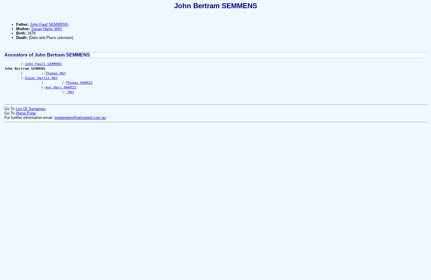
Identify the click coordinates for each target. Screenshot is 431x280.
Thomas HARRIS (79, 83)
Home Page (26, 113)
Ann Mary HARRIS (60, 87)
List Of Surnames (31, 109)
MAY (70, 92)
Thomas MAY (55, 73)
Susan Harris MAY (46, 29)
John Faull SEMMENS (49, 24)
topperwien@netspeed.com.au (80, 117)
